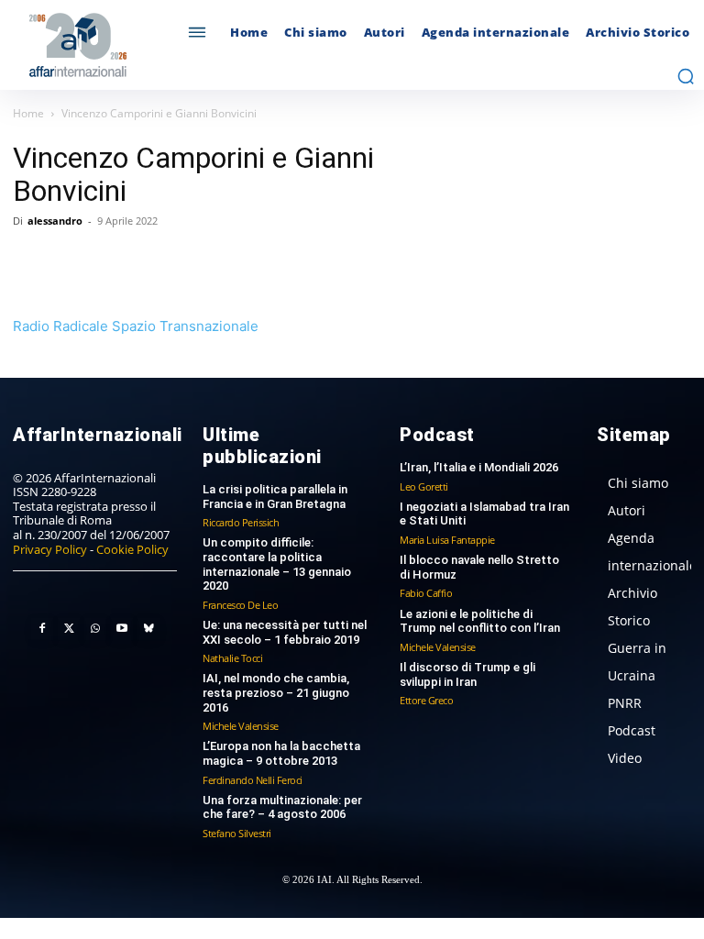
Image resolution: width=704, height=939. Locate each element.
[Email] (200, 262)
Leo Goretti (424, 486)
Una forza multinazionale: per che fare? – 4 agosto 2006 (282, 807)
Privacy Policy (50, 549)
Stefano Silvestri (237, 833)
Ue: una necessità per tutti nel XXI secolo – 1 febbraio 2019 (285, 632)
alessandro (55, 220)
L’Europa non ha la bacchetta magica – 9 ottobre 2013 (281, 753)
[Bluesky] (149, 629)
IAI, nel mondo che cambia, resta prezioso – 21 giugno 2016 (276, 692)
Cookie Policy (132, 549)
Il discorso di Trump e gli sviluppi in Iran (467, 674)
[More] (285, 262)
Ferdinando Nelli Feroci (252, 780)
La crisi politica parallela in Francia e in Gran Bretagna (275, 496)
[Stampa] (242, 262)
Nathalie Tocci (232, 658)
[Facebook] (31, 262)
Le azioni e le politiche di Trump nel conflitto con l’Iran (480, 621)
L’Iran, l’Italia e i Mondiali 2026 (479, 467)
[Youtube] (122, 629)
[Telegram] (157, 262)
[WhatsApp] (115, 262)
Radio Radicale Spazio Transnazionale (135, 326)
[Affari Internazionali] (95, 45)
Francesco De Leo (240, 605)
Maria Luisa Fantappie (447, 540)
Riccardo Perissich (241, 522)
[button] (685, 76)
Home (28, 113)
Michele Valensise (241, 726)
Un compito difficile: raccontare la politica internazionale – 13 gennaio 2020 (277, 564)
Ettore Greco (426, 700)
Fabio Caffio (426, 593)
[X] (73, 262)
